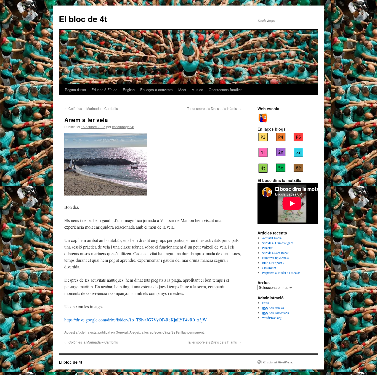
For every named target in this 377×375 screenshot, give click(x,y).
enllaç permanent (190, 332)
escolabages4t (123, 126)
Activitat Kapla (272, 238)
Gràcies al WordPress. (278, 362)
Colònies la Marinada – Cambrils (91, 108)
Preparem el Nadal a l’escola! (281, 272)
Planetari (267, 247)
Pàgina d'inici (75, 89)
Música (197, 89)
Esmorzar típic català (275, 257)
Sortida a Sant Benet (275, 252)
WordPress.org (272, 317)
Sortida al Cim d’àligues (277, 243)
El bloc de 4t (83, 19)
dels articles (273, 307)
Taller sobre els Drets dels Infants (214, 108)
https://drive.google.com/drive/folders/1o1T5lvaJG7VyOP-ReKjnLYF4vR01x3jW (135, 320)
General (122, 332)
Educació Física (104, 89)
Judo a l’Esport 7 (273, 262)
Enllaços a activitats (156, 89)
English (129, 89)
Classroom (269, 267)
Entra (265, 302)
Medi (182, 89)
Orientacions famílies (226, 89)
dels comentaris (275, 312)
